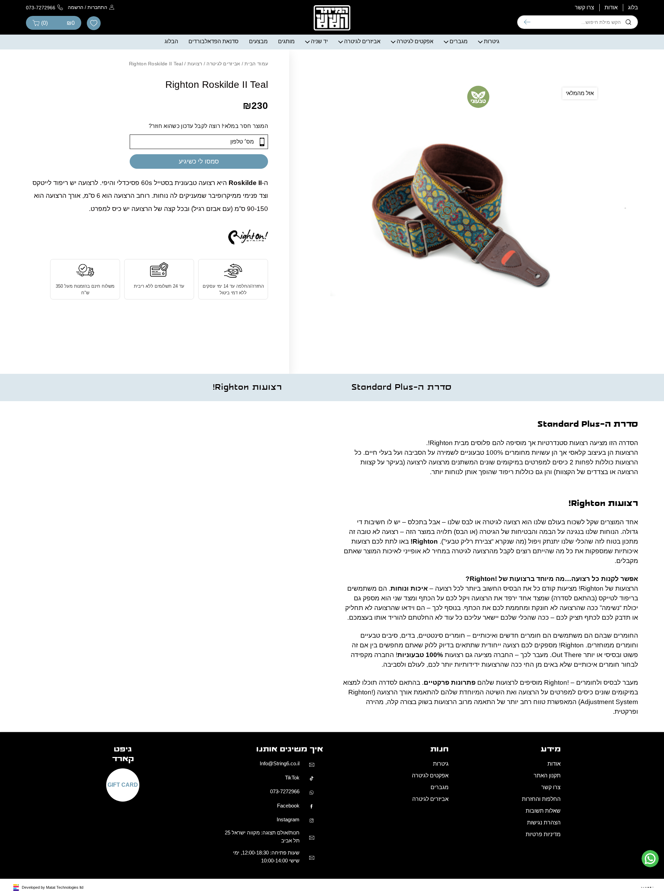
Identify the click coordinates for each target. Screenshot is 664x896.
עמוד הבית (256, 63)
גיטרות (491, 41)
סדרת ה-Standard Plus (401, 387)
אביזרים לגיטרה (362, 41)
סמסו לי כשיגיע (199, 161)
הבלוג (171, 41)
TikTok (292, 777)
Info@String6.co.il (279, 763)
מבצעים (258, 41)
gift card (123, 785)
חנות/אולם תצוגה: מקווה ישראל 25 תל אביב (262, 836)
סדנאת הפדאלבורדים (213, 41)
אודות (611, 7)
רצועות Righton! (247, 387)
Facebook (288, 806)
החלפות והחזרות (541, 799)
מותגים (286, 41)
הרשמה (75, 7)
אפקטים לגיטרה (415, 41)
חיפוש (527, 22)
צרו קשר (584, 7)
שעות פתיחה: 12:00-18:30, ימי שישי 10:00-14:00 (266, 856)
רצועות (194, 63)
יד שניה (319, 41)
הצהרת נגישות (544, 822)
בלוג (633, 7)
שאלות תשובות (543, 811)
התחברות (97, 7)
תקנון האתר (547, 775)
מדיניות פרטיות (543, 834)
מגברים (459, 41)
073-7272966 (284, 791)
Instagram (288, 819)
